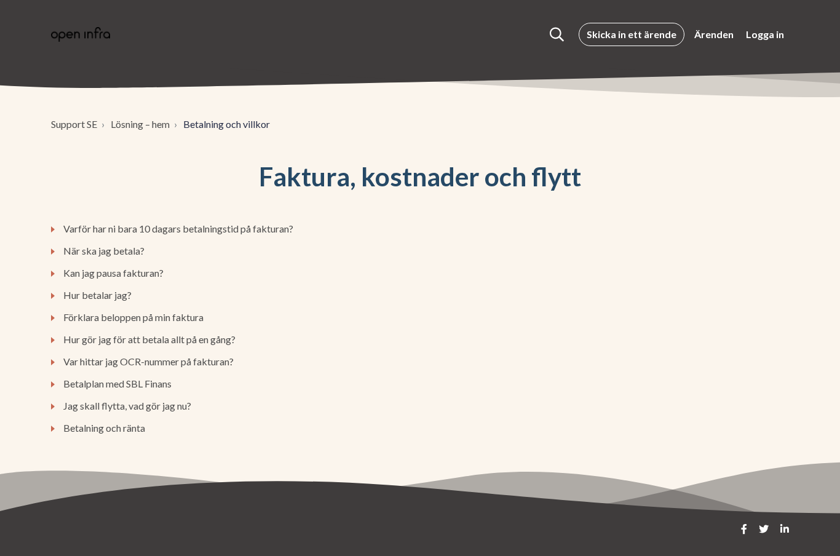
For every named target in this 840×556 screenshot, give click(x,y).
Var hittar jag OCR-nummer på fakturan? (148, 361)
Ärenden (714, 34)
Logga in (765, 34)
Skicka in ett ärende (631, 34)
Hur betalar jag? (97, 295)
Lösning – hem (140, 124)
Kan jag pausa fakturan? (113, 273)
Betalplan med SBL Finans (117, 383)
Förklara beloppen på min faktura (133, 317)
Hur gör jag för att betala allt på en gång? (149, 339)
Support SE (74, 124)
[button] (557, 34)
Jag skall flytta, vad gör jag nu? (127, 405)
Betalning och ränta (104, 428)
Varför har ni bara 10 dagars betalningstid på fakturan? (178, 228)
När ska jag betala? (104, 250)
